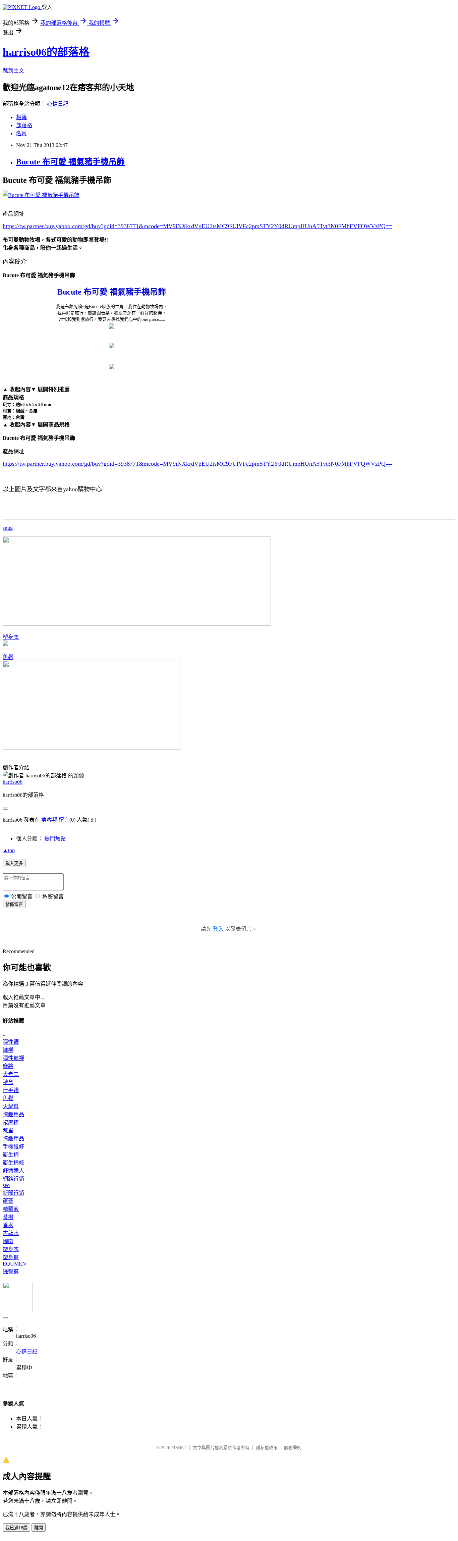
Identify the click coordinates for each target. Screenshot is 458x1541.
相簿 (21, 117)
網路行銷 (13, 1179)
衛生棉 (11, 1155)
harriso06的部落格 (46, 52)
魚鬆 (8, 657)
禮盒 (8, 1082)
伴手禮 (11, 1090)
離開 (38, 1527)
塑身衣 (11, 637)
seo (6, 1185)
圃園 (8, 1241)
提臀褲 (11, 1271)
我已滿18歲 (16, 1527)
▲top (9, 850)
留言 (64, 820)
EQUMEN (14, 1264)
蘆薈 (8, 1201)
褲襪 (8, 1050)
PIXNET (178, 1447)
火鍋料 (11, 1106)
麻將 (8, 1066)
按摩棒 (11, 1122)
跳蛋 (8, 1130)
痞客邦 (49, 820)
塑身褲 (11, 1257)
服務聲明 (292, 1447)
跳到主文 (13, 70)
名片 (21, 133)
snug (8, 528)
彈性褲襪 (13, 1058)
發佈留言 (14, 904)
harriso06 (12, 782)
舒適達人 (13, 1171)
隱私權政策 (267, 1447)
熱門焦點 (55, 838)
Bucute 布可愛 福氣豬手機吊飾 (70, 161)
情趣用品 (13, 1114)
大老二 (11, 1074)
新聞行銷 (13, 1193)
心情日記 (57, 104)
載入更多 (14, 863)
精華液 (11, 1209)
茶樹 (8, 1217)
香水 (8, 1225)
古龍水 (11, 1233)
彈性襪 (11, 1042)
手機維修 (13, 1146)
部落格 (24, 125)
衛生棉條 (13, 1163)
